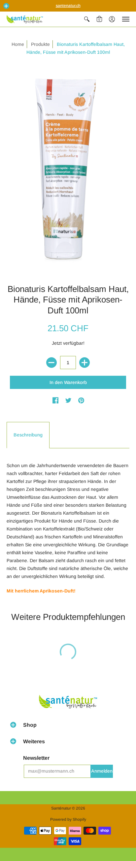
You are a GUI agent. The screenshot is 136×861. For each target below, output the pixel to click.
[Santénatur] (25, 19)
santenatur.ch (68, 5)
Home (18, 44)
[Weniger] (51, 362)
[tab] (28, 435)
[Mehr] (84, 362)
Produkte (40, 44)
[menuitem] (87, 19)
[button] (6, 6)
